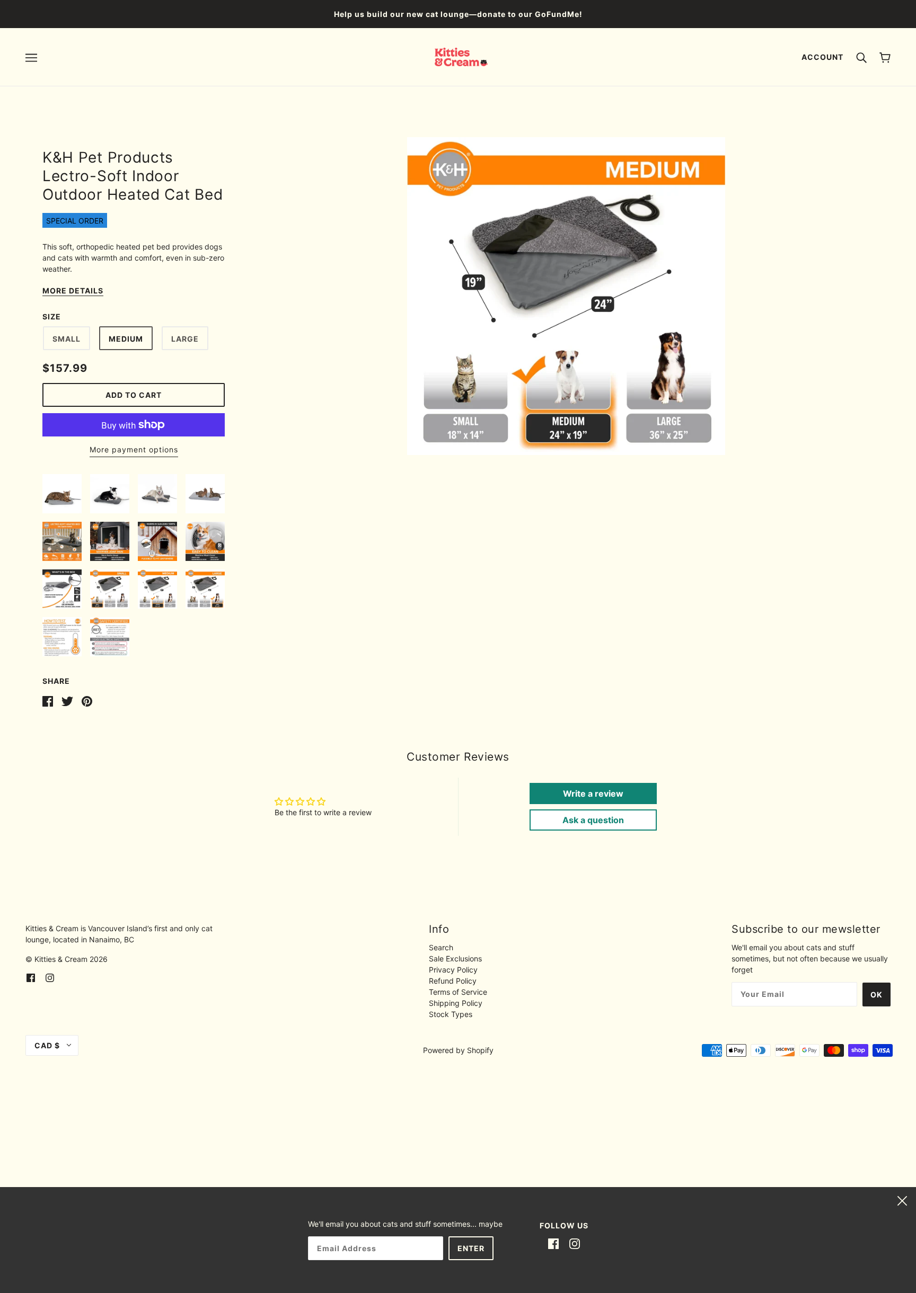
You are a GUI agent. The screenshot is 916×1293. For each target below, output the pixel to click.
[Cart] (885, 56)
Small (66, 338)
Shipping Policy (455, 1002)
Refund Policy (453, 980)
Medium (126, 338)
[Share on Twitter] (67, 700)
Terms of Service (458, 991)
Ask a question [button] (593, 820)
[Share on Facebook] (47, 700)
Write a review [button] (593, 793)
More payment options (134, 449)
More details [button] (72, 291)
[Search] (861, 57)
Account (822, 56)
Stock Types (450, 1014)
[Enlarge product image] (566, 296)
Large (185, 338)
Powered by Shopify (458, 1050)
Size (51, 316)
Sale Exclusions (455, 958)
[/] (461, 55)
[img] (30, 977)
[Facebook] (553, 1243)
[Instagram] (574, 1243)
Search (441, 947)
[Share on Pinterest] (87, 700)
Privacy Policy (453, 969)
